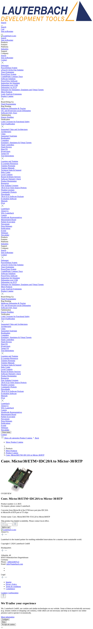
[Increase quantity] (15, 524)
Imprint (8, 582)
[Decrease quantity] (3, 524)
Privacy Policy (11, 584)
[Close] (2, 627)
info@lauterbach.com (14, 564)
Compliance (10, 589)
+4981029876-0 (13, 562)
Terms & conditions (13, 586)
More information (7, 617)
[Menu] (2, 25)
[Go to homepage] (46, 20)
